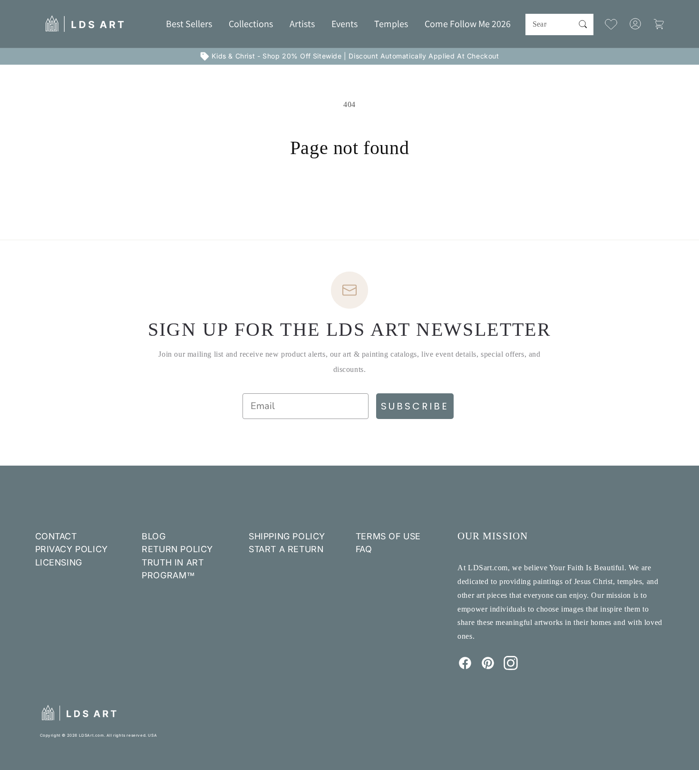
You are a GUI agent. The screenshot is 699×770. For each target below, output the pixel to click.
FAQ (364, 549)
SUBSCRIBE (415, 406)
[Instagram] (510, 667)
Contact (56, 536)
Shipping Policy (287, 536)
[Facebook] (465, 667)
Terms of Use (388, 536)
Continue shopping (349, 194)
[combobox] (559, 24)
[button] (251, 24)
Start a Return (286, 549)
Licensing (58, 562)
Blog (153, 536)
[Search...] (583, 24)
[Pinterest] (487, 667)
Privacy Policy (71, 549)
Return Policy (177, 549)
